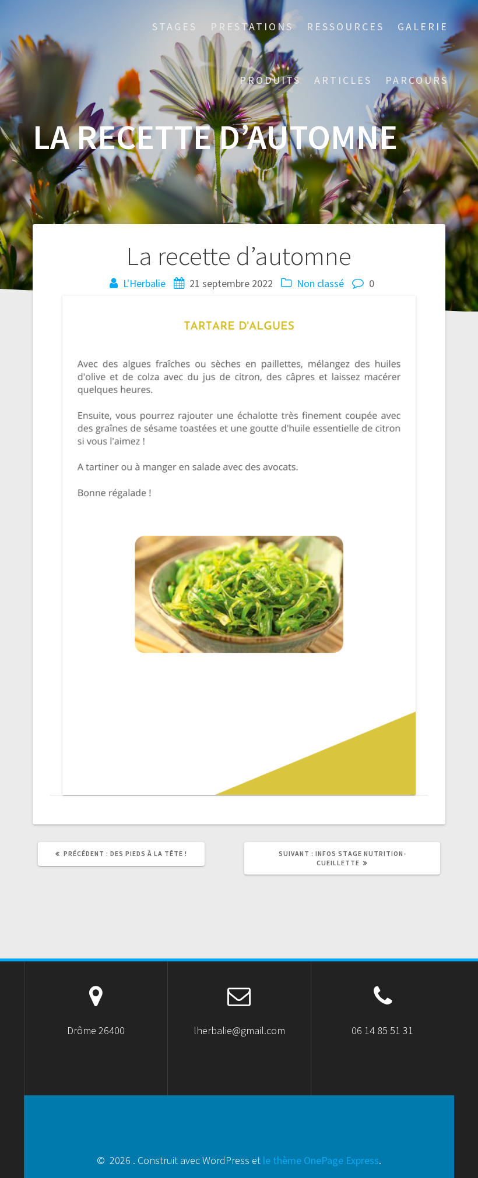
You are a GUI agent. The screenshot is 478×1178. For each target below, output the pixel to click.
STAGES (174, 26)
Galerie (423, 26)
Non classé (320, 283)
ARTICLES (343, 80)
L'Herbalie (144, 283)
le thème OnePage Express (321, 1160)
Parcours (416, 80)
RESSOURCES (345, 26)
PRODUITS (270, 80)
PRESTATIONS (251, 26)
